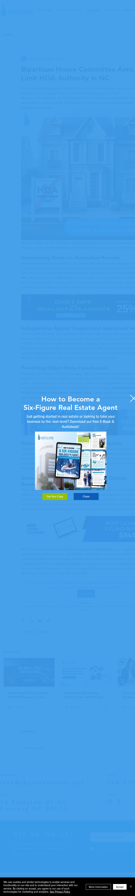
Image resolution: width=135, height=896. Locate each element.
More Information (98, 887)
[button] (86, 496)
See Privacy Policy (60, 891)
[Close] (131, 886)
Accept (120, 887)
